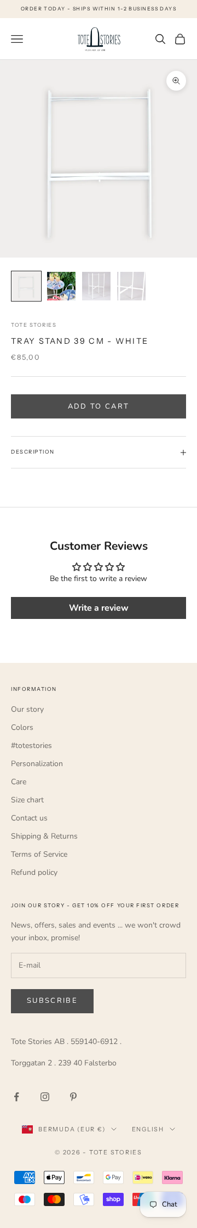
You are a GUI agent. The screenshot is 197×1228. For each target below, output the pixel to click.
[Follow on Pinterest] (73, 1096)
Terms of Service (39, 854)
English (148, 1129)
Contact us (29, 818)
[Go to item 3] (96, 286)
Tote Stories (33, 325)
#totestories (31, 745)
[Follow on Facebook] (16, 1096)
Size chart (27, 800)
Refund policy (34, 872)
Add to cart (99, 406)
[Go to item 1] (26, 286)
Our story (27, 709)
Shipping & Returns (44, 836)
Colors (22, 727)
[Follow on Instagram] (44, 1096)
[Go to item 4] (131, 286)
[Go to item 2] (61, 286)
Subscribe (52, 1001)
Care (18, 782)
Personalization (37, 763)
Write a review (99, 608)
